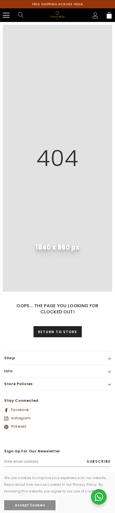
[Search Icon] (21, 15)
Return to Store (57, 331)
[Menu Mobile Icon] (6, 15)
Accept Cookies (30, 505)
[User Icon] (95, 15)
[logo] (57, 15)
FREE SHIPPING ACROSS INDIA (57, 4)
